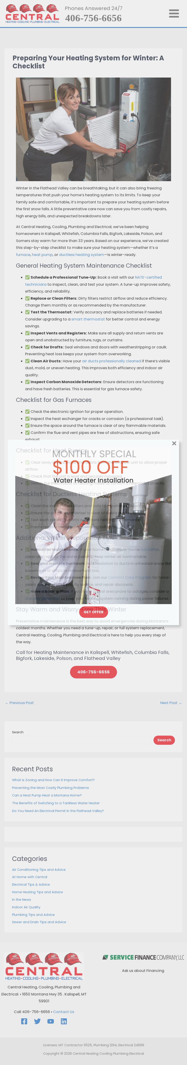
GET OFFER (94, 612)
